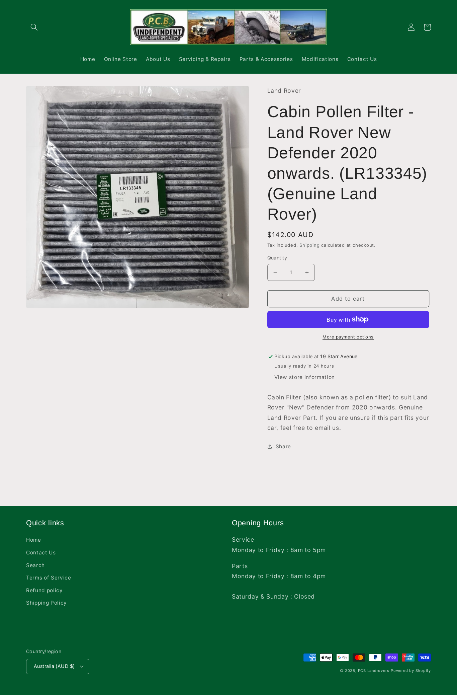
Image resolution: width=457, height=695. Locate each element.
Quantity (277, 257)
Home (33, 540)
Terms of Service (48, 577)
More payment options (348, 336)
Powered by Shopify (411, 670)
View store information (304, 377)
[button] (34, 27)
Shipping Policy (46, 603)
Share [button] (283, 446)
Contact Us (41, 552)
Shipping (309, 245)
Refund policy (44, 590)
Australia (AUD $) (54, 666)
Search (35, 565)
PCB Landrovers (373, 670)
